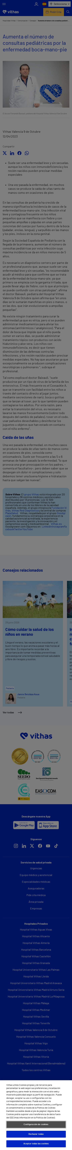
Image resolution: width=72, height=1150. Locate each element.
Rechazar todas (36, 1134)
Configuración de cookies (36, 1124)
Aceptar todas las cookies (36, 1144)
